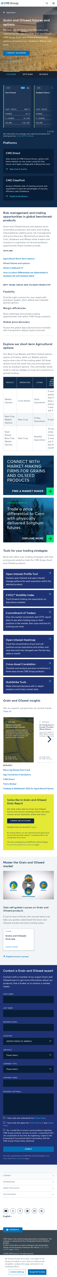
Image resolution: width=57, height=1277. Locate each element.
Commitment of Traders (21, 613)
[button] (28, 88)
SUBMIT (28, 1149)
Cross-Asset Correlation (21, 664)
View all (7, 711)
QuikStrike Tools (16, 682)
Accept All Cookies (37, 1272)
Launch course (11, 947)
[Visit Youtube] (5, 1211)
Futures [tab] (11, 74)
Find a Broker (10, 784)
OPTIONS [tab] (28, 74)
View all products (12, 61)
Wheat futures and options (16, 263)
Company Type (10, 1064)
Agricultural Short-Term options (18, 259)
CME (41, 1247)
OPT (22, 87)
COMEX (16, 1249)
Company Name (10, 1078)
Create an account (20, 821)
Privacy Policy (12, 845)
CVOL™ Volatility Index (20, 595)
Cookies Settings (17, 1272)
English (6, 1216)
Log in (33, 827)
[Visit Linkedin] (27, 1211)
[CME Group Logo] (9, 3)
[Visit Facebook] (20, 1211)
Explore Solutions (19, 196)
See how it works (18, 169)
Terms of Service (28, 845)
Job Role (7, 1050)
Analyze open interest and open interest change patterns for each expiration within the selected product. (28, 581)
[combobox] (28, 1041)
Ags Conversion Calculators (17, 775)
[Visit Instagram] (34, 1211)
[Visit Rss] (41, 1211)
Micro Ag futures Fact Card (16, 770)
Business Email (10, 1022)
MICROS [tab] (43, 74)
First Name (8, 994)
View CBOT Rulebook (25, 136)
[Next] (49, 107)
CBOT (46, 1247)
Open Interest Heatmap (20, 640)
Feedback (14, 1230)
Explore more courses (17, 957)
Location (7, 1036)
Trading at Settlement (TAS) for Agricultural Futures (28, 789)
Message (12, 1091)
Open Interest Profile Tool (22, 574)
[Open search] (47, 3)
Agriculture (11, 13)
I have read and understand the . (26, 1118)
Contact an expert (16, 53)
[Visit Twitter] (13, 1211)
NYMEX (6, 1249)
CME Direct (9, 779)
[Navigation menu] (53, 3)
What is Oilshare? (12, 268)
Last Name (8, 1008)
